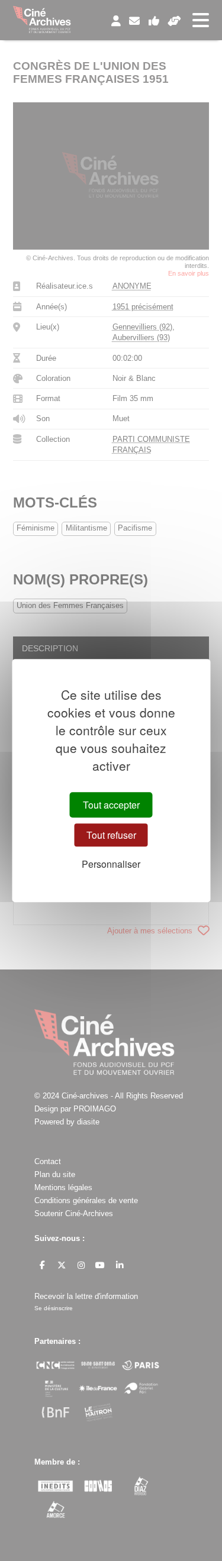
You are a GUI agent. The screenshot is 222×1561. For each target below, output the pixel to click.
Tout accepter (111, 805)
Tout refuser (111, 835)
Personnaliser (111, 864)
